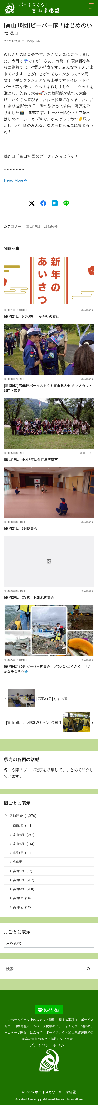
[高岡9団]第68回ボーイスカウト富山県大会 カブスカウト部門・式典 (48, 388)
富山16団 (36, 41)
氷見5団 (18, 853)
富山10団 (19, 835)
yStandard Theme (25, 1099)
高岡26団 (19, 889)
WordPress (77, 1099)
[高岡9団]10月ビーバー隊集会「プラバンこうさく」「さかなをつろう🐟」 (47, 668)
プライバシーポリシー (49, 1045)
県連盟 (17, 862)
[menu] (91, 5)
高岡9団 (18, 907)
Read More (14, 180)
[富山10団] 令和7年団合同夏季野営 (31, 459)
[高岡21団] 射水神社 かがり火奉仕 (31, 316)
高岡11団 (19, 871)
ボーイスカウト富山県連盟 (55, 1091)
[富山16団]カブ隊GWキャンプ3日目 (34, 722)
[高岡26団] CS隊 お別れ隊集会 (29, 597)
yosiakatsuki (47, 1099)
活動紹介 (51, 225)
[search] (88, 969)
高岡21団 (19, 880)
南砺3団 (18, 825)
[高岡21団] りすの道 (52, 698)
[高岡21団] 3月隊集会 (20, 528)
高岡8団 (18, 898)
